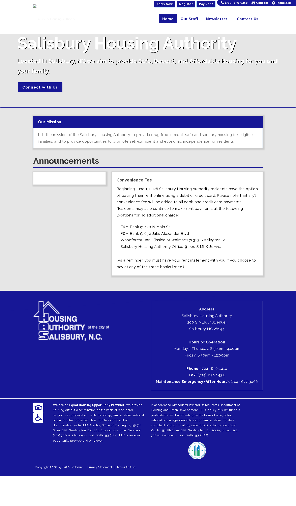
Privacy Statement (99, 467)
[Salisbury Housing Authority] (54, 19)
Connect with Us (40, 87)
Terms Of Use (126, 467)
